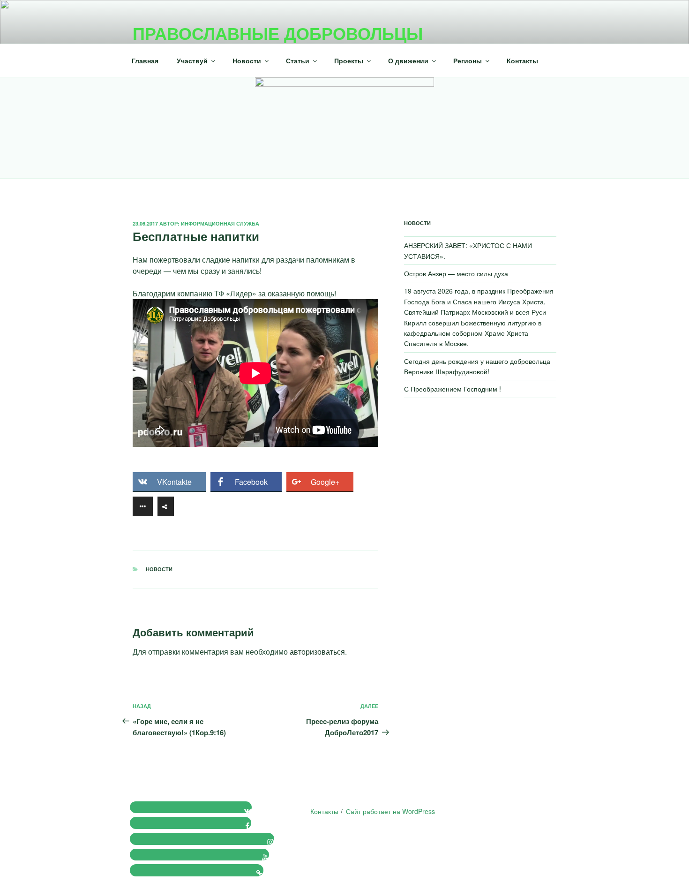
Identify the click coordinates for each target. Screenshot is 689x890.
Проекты (348, 60)
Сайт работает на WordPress (390, 811)
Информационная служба (220, 223)
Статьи (297, 60)
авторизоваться (317, 651)
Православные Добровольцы (278, 33)
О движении (408, 60)
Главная (145, 60)
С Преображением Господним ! (452, 388)
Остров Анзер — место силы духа (456, 273)
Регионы (467, 60)
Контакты (522, 60)
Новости (246, 60)
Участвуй (192, 60)
